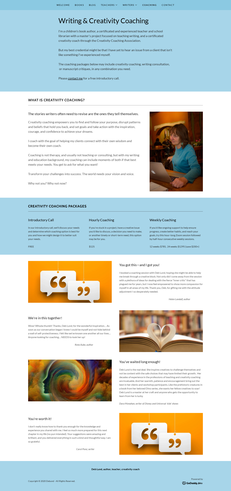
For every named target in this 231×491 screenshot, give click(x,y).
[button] (109, 5)
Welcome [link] (63, 5)
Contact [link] (168, 5)
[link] (192, 482)
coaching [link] (149, 5)
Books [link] (79, 5)
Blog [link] (92, 5)
